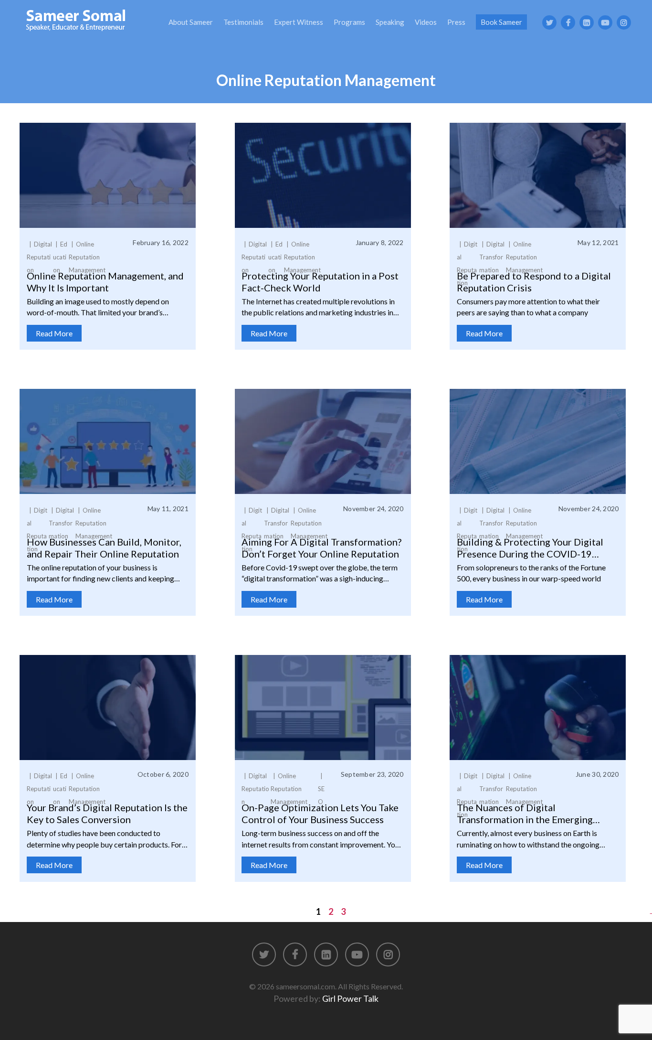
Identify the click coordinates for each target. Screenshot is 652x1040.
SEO (321, 795)
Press (456, 22)
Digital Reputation (39, 257)
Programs (349, 22)
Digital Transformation (492, 257)
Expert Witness (298, 22)
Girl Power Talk (350, 998)
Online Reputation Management (87, 257)
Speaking (390, 22)
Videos (426, 22)
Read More (54, 333)
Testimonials (243, 22)
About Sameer (190, 22)
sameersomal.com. (306, 986)
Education (60, 257)
